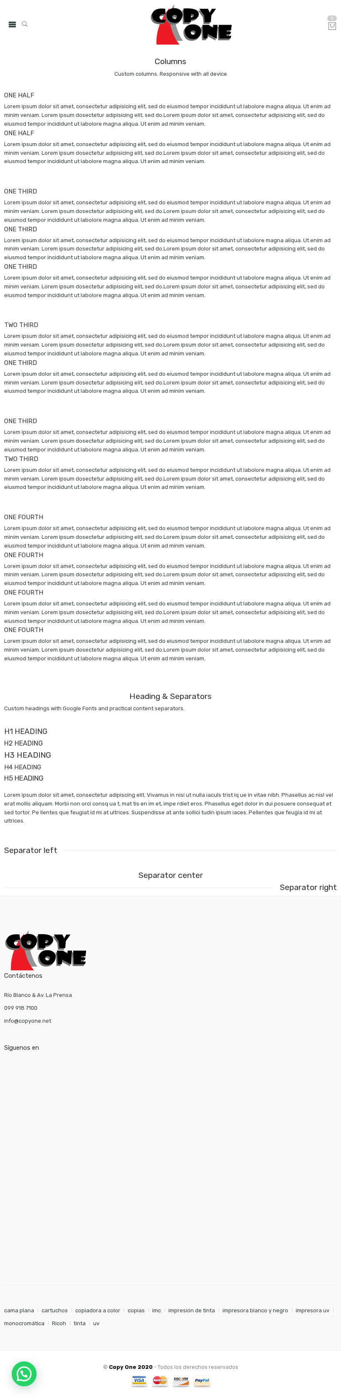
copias (136, 1310)
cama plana (19, 1310)
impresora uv (312, 1310)
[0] (332, 27)
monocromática (24, 1323)
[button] (24, 1373)
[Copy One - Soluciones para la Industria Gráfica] (191, 24)
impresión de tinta (191, 1310)
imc (156, 1310)
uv (96, 1323)
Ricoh (59, 1323)
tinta (80, 1323)
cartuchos (55, 1310)
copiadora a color (97, 1310)
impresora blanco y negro (255, 1310)
